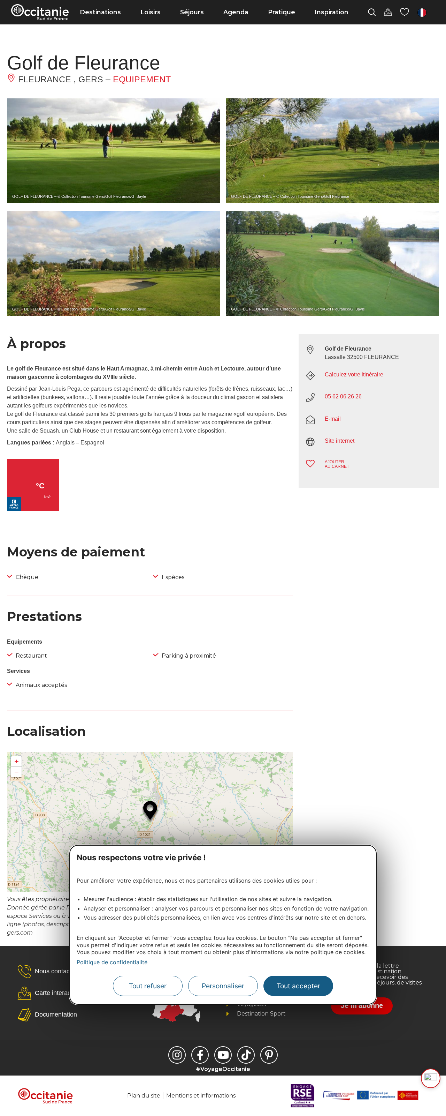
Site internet (339, 441)
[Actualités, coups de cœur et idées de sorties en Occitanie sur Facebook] (200, 1055)
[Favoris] (404, 12)
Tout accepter (298, 986)
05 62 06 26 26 (343, 396)
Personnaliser (223, 986)
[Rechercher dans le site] (372, 12)
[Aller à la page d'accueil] (40, 12)
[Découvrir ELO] (430, 1078)
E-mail (333, 419)
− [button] (16, 771)
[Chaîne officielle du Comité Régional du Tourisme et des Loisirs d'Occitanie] (223, 1055)
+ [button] (16, 761)
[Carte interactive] (388, 12)
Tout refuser (148, 986)
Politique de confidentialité (112, 962)
